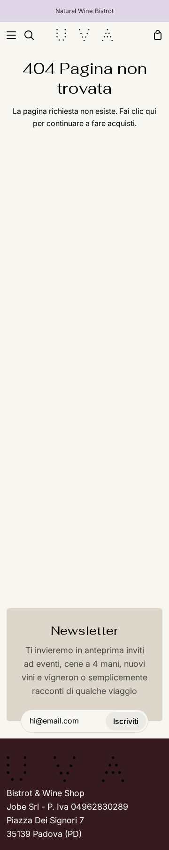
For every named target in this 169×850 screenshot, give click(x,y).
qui (151, 111)
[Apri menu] (8, 35)
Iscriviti (125, 721)
